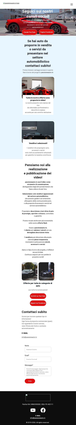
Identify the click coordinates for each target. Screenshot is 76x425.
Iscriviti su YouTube (38, 296)
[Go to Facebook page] (43, 410)
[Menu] (71, 4)
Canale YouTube (29, 32)
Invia (29, 381)
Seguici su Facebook (38, 303)
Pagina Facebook (46, 32)
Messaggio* (29, 365)
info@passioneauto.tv (29, 337)
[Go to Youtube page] (32, 410)
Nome (27, 346)
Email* (27, 355)
